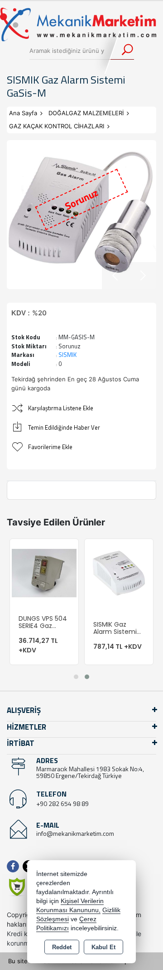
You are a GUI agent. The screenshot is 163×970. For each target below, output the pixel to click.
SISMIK (67, 354)
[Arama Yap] (121, 51)
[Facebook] (15, 866)
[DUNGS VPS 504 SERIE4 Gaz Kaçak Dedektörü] (44, 572)
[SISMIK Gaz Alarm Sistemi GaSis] (118, 572)
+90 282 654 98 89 (62, 803)
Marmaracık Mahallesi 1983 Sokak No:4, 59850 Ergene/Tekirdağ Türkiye (90, 772)
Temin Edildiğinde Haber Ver (64, 427)
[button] (76, 676)
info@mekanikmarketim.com (75, 833)
